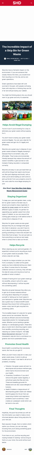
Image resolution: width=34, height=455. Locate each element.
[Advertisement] (17, 23)
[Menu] (2, 3)
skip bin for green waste (10, 207)
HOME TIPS (17, 60)
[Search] (31, 3)
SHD (17, 3)
